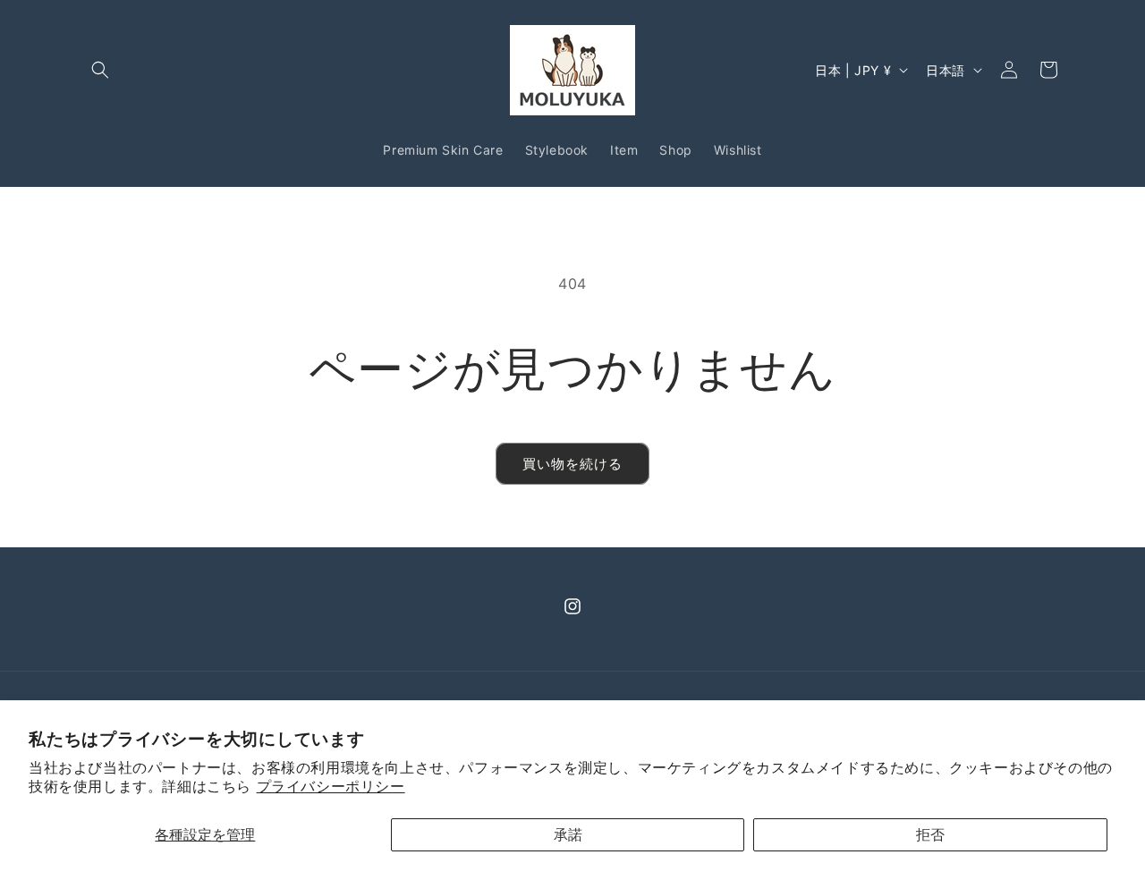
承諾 (568, 834)
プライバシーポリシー (331, 786)
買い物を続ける (572, 463)
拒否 (930, 834)
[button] (100, 69)
